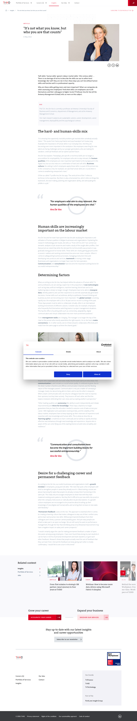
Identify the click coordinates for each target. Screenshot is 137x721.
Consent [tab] (38, 352)
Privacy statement (33, 716)
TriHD (87, 683)
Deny (68, 374)
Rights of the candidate (49, 716)
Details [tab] (68, 352)
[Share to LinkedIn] (117, 65)
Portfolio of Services (25, 572)
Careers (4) (20, 676)
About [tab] (98, 352)
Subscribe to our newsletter (121, 10)
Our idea (42, 676)
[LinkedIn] (119, 716)
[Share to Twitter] (113, 65)
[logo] (6, 3)
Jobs (19, 575)
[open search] (132, 3)
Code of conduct (84, 716)
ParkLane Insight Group (94, 701)
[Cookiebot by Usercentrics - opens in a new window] (102, 345)
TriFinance (89, 680)
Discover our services (89, 617)
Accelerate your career (41, 617)
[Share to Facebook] (109, 65)
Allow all (97, 374)
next (122, 572)
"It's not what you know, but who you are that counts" (32, 10)
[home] (7, 11)
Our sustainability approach (68, 716)
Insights (12, 10)
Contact (41, 680)
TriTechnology (90, 687)
